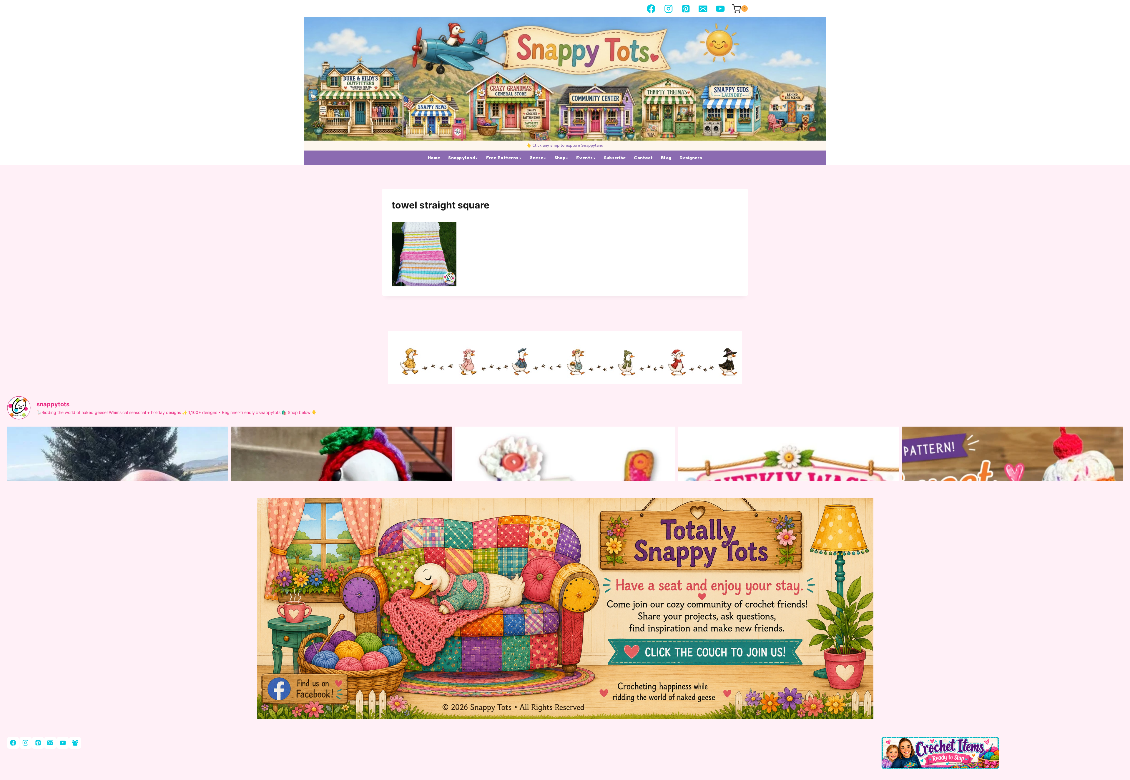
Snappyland (461, 157)
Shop (559, 157)
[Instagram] (668, 8)
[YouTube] (720, 8)
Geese (536, 157)
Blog (666, 157)
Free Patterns (502, 157)
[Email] (703, 8)
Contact (643, 157)
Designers (690, 157)
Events (584, 157)
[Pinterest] (685, 8)
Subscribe (615, 157)
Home (434, 157)
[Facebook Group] (75, 743)
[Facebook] (651, 8)
